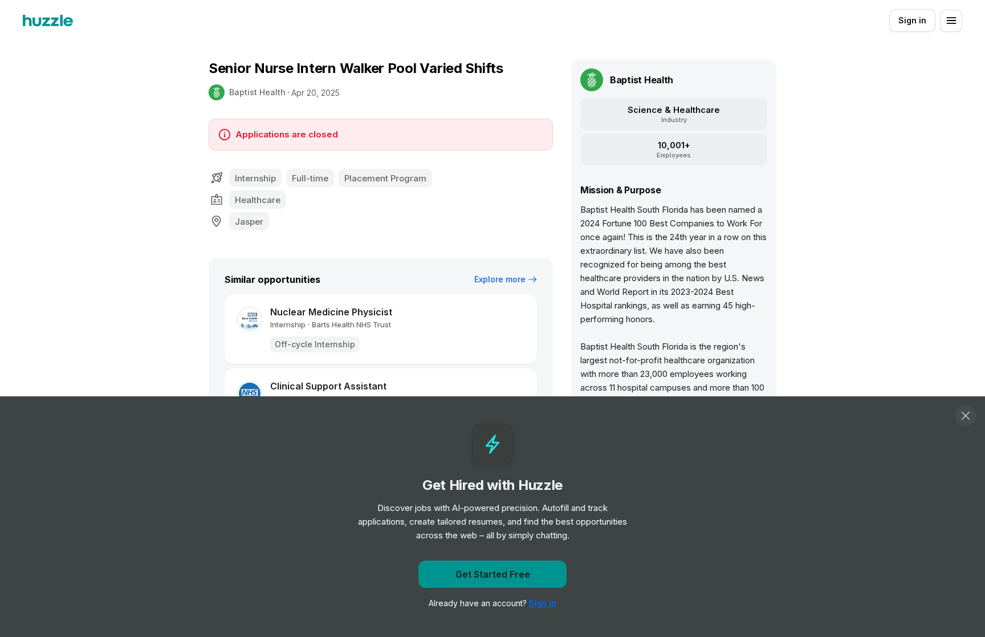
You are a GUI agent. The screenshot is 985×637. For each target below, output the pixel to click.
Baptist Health (257, 92)
